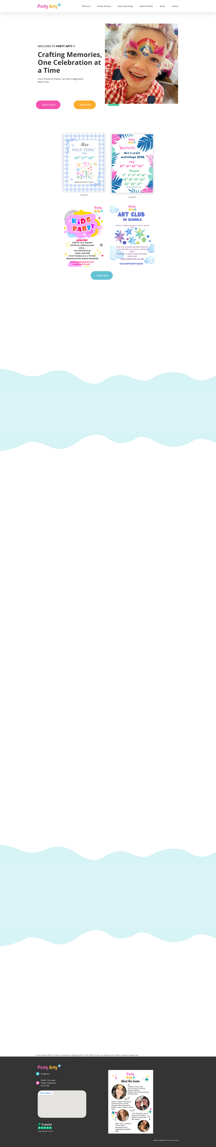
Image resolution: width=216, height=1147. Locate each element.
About (162, 6)
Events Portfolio (146, 6)
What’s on (86, 6)
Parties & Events (104, 6)
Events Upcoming (125, 6)
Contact (175, 6)
